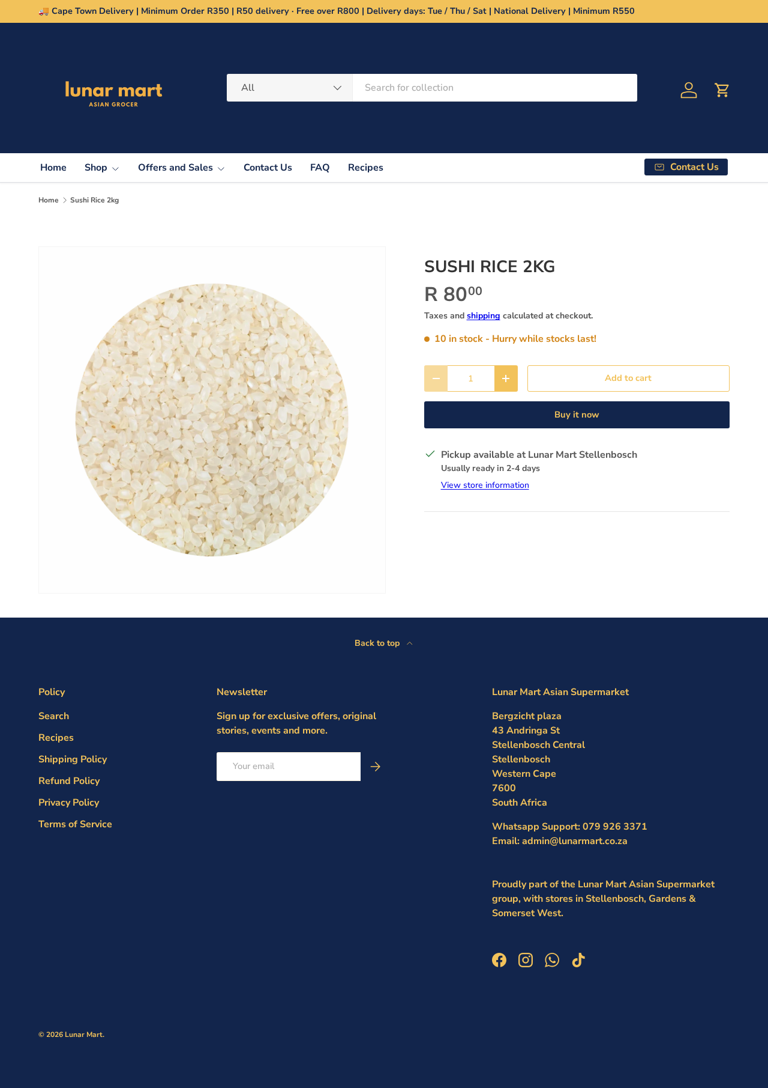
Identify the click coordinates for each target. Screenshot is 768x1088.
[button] (722, 90)
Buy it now (576, 415)
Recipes (365, 167)
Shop (96, 167)
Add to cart (628, 378)
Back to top (378, 643)
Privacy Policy (68, 802)
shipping (483, 315)
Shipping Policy (72, 759)
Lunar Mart (84, 1034)
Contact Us (268, 167)
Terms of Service (75, 824)
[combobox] (432, 88)
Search (53, 716)
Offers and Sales (175, 167)
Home (53, 167)
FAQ (320, 167)
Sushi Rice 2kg (94, 200)
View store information (485, 485)
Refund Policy (69, 781)
